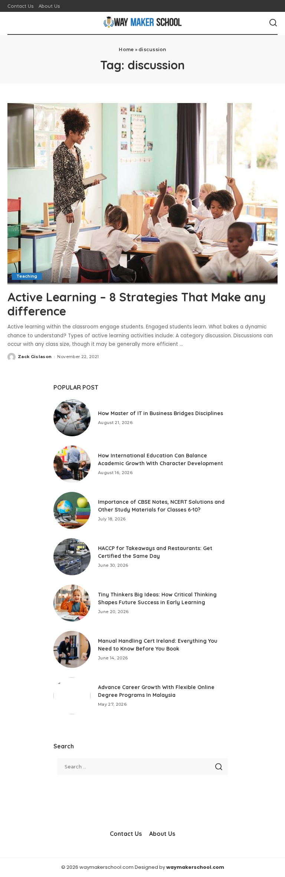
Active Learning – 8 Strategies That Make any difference (136, 303)
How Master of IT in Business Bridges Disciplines (160, 413)
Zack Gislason (35, 356)
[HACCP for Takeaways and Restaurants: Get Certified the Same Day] (72, 556)
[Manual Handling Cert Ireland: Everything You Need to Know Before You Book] (72, 649)
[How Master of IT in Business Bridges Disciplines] (72, 417)
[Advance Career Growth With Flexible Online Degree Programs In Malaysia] (72, 695)
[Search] (273, 23)
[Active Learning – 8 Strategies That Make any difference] (142, 193)
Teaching (26, 276)
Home (126, 49)
